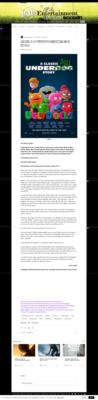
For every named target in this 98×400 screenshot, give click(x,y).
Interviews (22, 26)
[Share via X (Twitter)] (25, 328)
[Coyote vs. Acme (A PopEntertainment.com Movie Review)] (24, 350)
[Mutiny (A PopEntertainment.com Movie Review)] (49, 350)
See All (83, 341)
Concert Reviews (61, 26)
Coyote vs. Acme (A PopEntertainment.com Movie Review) (22, 359)
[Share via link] (32, 328)
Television (70, 26)
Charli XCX (24, 318)
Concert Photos (50, 26)
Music (29, 322)
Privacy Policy (60, 397)
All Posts (15, 26)
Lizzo (72, 315)
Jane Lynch (55, 315)
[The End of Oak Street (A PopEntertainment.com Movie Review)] (74, 350)
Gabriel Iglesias (58, 318)
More (76, 26)
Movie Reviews (31, 26)
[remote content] (49, 287)
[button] (83, 26)
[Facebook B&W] (65, 17)
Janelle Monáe (33, 318)
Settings (84, 397)
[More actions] (76, 37)
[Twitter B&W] (68, 17)
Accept (91, 397)
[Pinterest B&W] (74, 17)
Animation (23, 322)
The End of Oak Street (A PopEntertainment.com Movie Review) (72, 359)
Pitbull (41, 318)
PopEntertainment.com (27, 315)
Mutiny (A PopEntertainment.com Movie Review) (48, 359)
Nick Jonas (47, 315)
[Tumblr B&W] (77, 17)
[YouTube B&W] (80, 17)
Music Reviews (41, 26)
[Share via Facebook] (21, 328)
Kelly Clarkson (68, 318)
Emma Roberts (64, 315)
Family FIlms (35, 322)
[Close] (96, 397)
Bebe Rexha (48, 318)
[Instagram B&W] (71, 17)
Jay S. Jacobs (39, 315)
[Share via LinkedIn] (29, 328)
